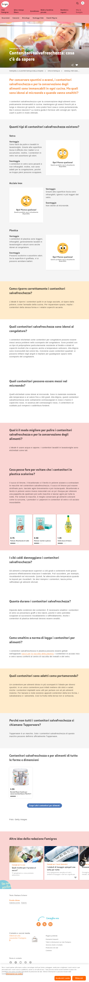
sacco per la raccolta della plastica (37, 654)
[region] (44, 973)
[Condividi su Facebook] (38, 924)
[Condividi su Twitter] (44, 924)
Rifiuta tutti (79, 978)
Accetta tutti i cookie (63, 978)
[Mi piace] (75, 877)
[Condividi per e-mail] (50, 924)
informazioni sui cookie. (14, 974)
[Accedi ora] (83, 3)
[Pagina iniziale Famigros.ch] (5, 4)
